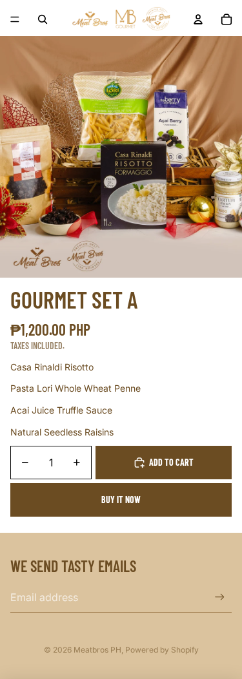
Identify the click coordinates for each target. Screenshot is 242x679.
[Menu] (15, 19)
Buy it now (121, 499)
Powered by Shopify (162, 650)
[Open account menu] (198, 19)
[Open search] (42, 19)
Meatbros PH (97, 650)
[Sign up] (220, 597)
